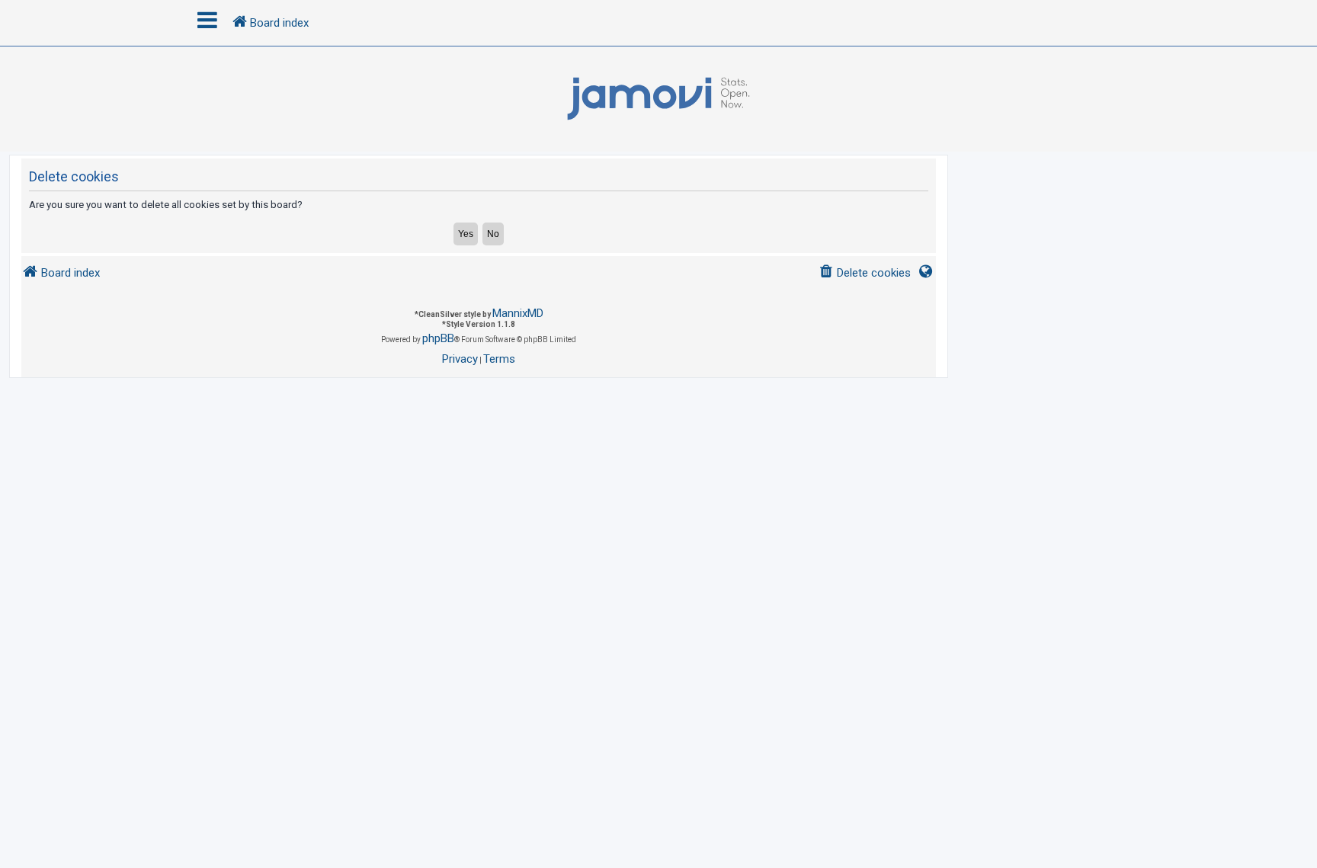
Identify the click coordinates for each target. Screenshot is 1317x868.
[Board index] (658, 99)
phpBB (438, 338)
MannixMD (517, 313)
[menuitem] (865, 273)
